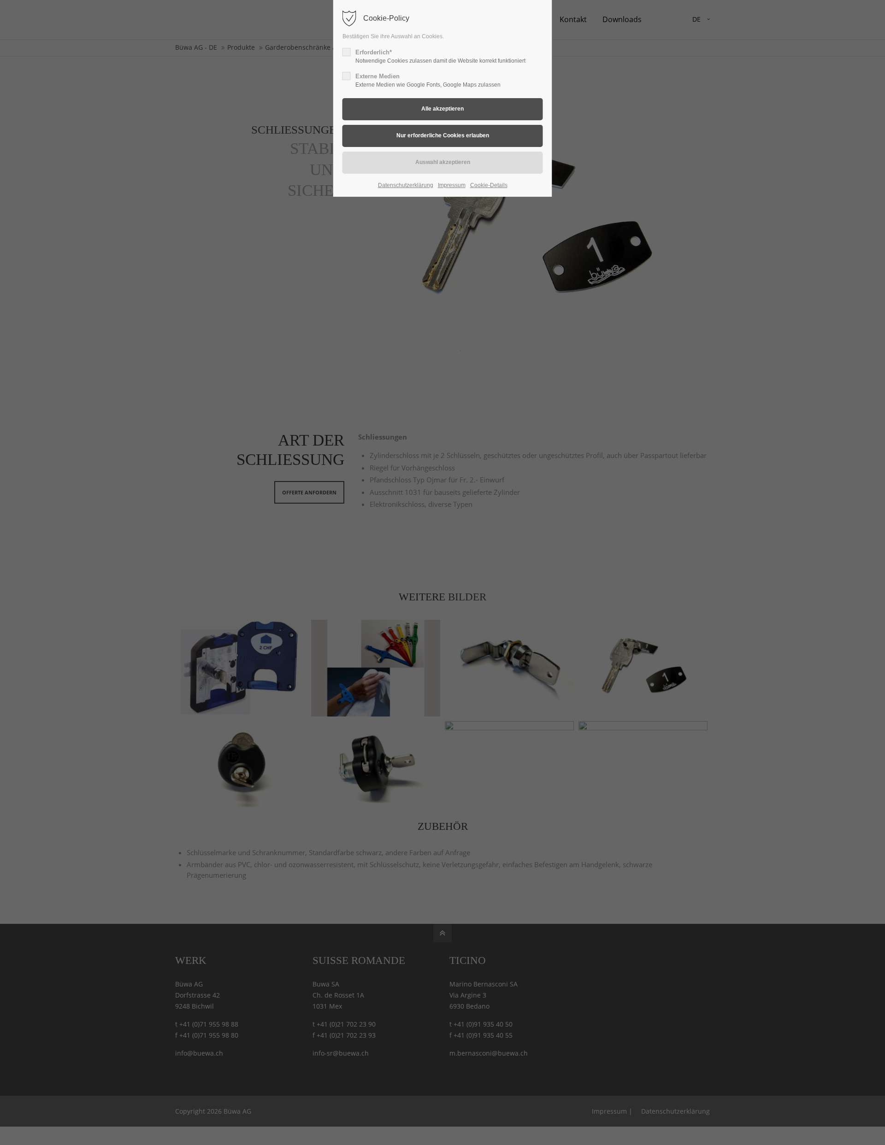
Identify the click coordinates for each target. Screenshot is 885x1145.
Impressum (452, 185)
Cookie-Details (488, 185)
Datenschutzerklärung (405, 185)
